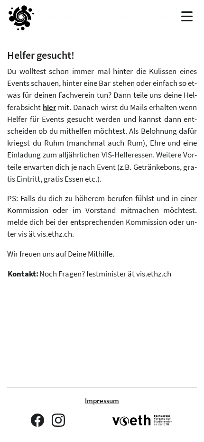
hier (49, 107)
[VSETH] (142, 420)
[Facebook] (37, 420)
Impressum (102, 400)
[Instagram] (58, 420)
